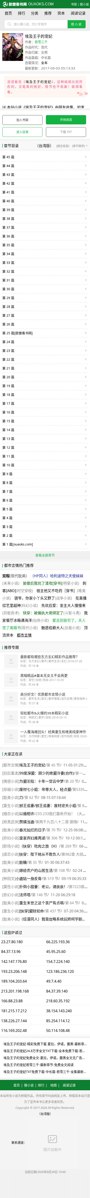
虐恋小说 (10, 854)
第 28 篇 (8, 306)
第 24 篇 (8, 342)
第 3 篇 (7, 526)
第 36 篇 (8, 236)
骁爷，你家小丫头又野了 (43, 598)
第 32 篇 (8, 271)
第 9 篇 (7, 474)
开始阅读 (66, 119)
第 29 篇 (8, 298)
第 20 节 (71, 781)
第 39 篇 (8, 210)
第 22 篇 (8, 359)
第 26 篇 (8, 324)
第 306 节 (54, 838)
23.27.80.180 (12, 941)
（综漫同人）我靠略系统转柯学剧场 (52, 919)
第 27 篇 (8, 315)
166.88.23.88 (12, 1000)
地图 (53, 1085)
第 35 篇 (8, 245)
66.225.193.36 (58, 941)
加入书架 (22, 120)
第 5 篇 (7, 509)
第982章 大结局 (74, 854)
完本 (61, 13)
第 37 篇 (8, 227)
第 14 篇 (8, 430)
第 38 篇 (8, 218)
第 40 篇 (8, 201)
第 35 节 (35, 862)
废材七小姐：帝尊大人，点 (45, 789)
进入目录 (22, 132)
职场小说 (10, 846)
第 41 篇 (8, 192)
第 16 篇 (8, 412)
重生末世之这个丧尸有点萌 (41, 902)
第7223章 (76, 886)
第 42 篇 (8, 183)
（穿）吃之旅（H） (39, 846)
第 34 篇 (8, 254)
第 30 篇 (8, 289)
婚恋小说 (10, 813)
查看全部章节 (45, 555)
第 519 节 (50, 878)
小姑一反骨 (29, 878)
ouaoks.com (40, 4)
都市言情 (24, 635)
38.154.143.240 (59, 1010)
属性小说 (10, 886)
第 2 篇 (7, 535)
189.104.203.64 (14, 981)
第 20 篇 (8, 377)
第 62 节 (31, 797)
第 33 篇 (8, 262)
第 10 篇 (8, 465)
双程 (14, 575)
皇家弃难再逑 (32, 838)
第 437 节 (53, 911)
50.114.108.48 (58, 1030)
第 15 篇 (8, 421)
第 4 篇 (7, 518)
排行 (21, 13)
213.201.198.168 (15, 991)
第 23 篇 (8, 350)
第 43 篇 (8, 174)
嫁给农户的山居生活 (36, 870)
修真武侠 (10, 821)
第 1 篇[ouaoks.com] (17, 544)
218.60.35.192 (58, 1000)
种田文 (9, 878)
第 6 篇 (7, 500)
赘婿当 (26, 821)
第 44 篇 (8, 166)
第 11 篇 (8, 456)
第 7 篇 (7, 491)
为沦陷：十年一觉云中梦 (41, 781)
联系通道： (19, 1142)
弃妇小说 (10, 838)
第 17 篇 (8, 403)
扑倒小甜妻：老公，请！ (43, 886)
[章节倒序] (80, 146)
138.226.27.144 (14, 1020)
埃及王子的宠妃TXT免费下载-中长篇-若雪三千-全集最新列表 (46, 1071)
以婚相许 (26, 813)
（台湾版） (44, 145)
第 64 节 (71, 902)
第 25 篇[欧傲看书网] (17, 333)
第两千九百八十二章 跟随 (56, 821)
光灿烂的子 (32, 829)
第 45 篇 (8, 157)
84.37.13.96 (11, 951)
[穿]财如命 (31, 911)
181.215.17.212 (14, 1010)
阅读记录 (78, 13)
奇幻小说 (10, 894)
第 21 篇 (8, 368)
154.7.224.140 (58, 961)
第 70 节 (53, 829)
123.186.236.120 (60, 971)
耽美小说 (10, 797)
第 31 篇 (8, 280)
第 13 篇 (8, 438)
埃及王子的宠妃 (38, 81)
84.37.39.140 (57, 991)
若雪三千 (41, 42)
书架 (74, 4)
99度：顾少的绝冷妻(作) (46, 773)
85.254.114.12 (58, 1020)
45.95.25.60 (56, 951)
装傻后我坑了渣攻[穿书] (51, 583)
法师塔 (24, 894)
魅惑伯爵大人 (61, 627)
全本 (44, 62)
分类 (34, 13)
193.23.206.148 (14, 971)
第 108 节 (61, 870)
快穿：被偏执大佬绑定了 (52, 612)
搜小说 (84, 4)
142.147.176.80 (14, 961)
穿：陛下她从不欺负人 (39, 854)
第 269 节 (68, 846)
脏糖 (23, 862)
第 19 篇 (8, 386)
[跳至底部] (62, 146)
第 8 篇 (7, 482)
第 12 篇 (8, 447)
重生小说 (10, 805)
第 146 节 (39, 894)
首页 (8, 13)
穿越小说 (10, 789)
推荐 (48, 13)
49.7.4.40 (53, 981)
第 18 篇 (8, 394)
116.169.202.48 (14, 1030)
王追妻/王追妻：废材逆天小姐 (47, 805)
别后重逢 (10, 773)
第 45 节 (53, 765)
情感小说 (10, 781)
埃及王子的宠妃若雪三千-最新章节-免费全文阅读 (38, 1064)
